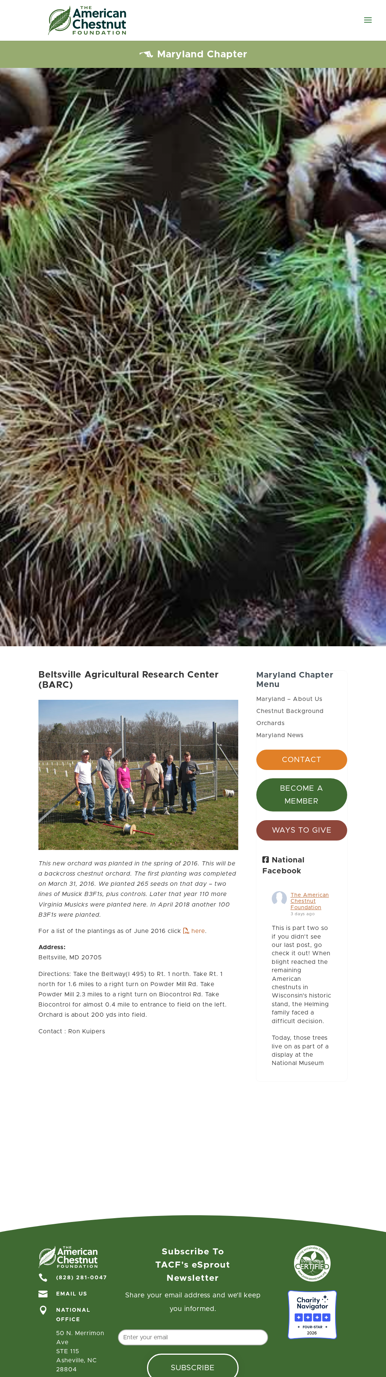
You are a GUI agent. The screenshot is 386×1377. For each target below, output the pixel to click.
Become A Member (301, 795)
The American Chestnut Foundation (310, 902)
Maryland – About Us (289, 699)
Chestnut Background (290, 711)
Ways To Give (302, 830)
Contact (302, 760)
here (198, 931)
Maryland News (280, 735)
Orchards (270, 723)
